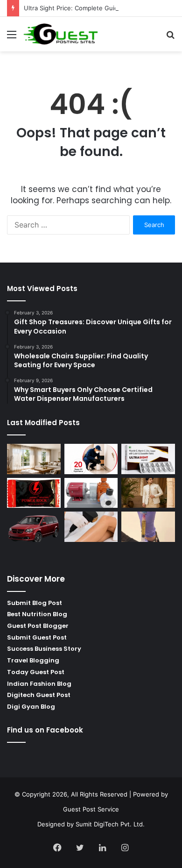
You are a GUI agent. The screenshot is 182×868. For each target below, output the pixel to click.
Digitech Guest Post (38, 694)
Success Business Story (44, 648)
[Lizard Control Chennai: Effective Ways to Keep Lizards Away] (91, 459)
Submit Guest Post (37, 637)
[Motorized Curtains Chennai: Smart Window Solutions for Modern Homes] (34, 459)
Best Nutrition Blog (37, 614)
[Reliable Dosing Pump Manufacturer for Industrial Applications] (91, 493)
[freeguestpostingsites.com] (60, 34)
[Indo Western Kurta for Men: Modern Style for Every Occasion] (148, 493)
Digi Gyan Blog (31, 706)
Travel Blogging (33, 660)
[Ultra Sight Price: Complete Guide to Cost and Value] (148, 459)
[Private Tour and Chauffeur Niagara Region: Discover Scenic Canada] (34, 527)
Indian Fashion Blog (39, 683)
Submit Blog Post (34, 602)
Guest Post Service (91, 809)
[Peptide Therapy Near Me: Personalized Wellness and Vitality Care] (91, 527)
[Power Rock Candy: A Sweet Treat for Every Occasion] (34, 493)
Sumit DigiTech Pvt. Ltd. (110, 824)
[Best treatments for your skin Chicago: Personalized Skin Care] (148, 527)
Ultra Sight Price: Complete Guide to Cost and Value (99, 8)
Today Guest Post (35, 672)
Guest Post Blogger (38, 625)
